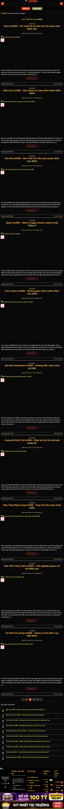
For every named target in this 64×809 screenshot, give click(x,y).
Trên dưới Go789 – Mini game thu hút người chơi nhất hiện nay (28, 720)
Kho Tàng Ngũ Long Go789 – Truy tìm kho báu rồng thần (32, 506)
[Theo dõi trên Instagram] (5, 783)
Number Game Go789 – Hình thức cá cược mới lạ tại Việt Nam (27, 757)
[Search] (61, 3)
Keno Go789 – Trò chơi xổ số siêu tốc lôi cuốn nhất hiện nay (32, 27)
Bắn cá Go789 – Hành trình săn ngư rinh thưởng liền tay (25, 709)
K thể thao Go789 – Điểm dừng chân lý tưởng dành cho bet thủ (28, 741)
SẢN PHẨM (32, 23)
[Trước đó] (23, 699)
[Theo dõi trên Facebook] (2, 783)
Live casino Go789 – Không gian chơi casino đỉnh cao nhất (32, 292)
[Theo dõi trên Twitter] (8, 783)
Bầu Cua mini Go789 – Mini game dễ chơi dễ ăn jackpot (25, 715)
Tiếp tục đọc (32, 78)
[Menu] (2, 3)
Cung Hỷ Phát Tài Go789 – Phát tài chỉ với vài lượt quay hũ (32, 441)
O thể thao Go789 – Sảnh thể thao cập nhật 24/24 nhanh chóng (28, 747)
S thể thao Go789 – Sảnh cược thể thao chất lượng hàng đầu (27, 736)
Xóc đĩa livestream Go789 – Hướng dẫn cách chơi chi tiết (32, 367)
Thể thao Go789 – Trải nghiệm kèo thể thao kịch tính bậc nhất (27, 752)
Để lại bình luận (58, 83)
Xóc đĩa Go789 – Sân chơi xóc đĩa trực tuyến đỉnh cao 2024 (32, 159)
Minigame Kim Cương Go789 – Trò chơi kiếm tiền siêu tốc (26, 731)
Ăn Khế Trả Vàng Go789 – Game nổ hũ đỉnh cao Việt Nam (32, 634)
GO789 (3, 13)
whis (40, 19)
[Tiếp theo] (41, 699)
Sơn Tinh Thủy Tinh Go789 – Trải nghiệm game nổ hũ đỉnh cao (32, 567)
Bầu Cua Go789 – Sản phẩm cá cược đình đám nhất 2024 (32, 92)
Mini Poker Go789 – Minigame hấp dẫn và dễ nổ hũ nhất (25, 725)
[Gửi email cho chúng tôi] (5, 787)
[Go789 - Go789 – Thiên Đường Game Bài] (32, 3)
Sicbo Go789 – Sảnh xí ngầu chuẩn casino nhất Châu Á (32, 224)
